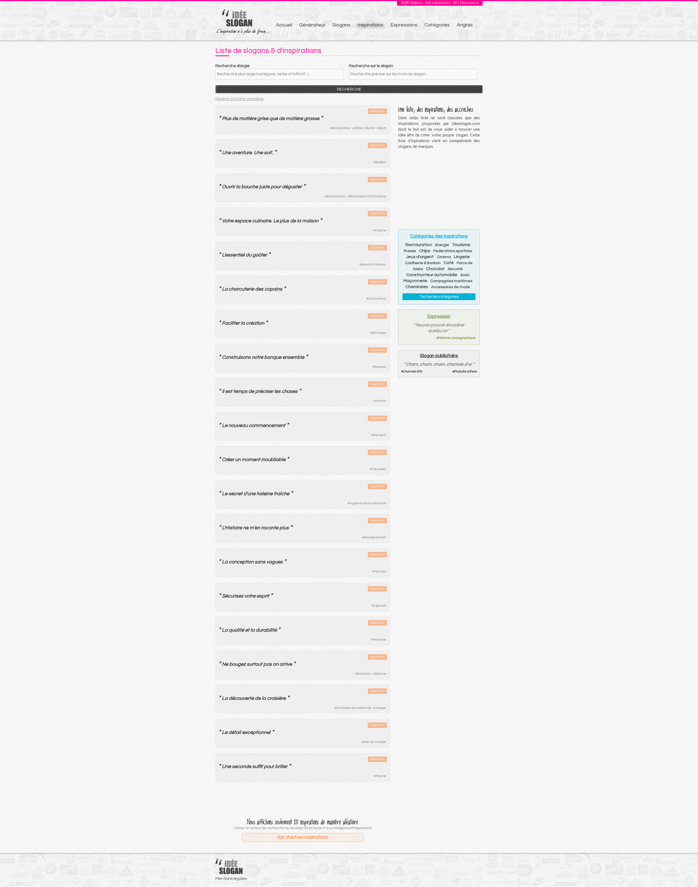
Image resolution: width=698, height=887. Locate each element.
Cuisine (380, 230)
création (255, 323)
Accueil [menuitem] (284, 25)
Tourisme (461, 245)
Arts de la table (374, 742)
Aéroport (379, 435)
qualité (236, 630)
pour (276, 186)
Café (449, 263)
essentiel (235, 255)
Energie (442, 245)
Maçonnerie (415, 281)
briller (281, 766)
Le (276, 220)
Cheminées (416, 287)
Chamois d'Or (412, 371)
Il (223, 391)
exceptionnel (256, 732)
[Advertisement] (302, 800)
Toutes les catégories (439, 297)
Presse (410, 251)
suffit (257, 766)
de (235, 118)
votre (249, 596)
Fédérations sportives (452, 251)
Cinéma (444, 257)
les (277, 391)
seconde (241, 766)
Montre (380, 401)
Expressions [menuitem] (403, 25)
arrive (285, 664)
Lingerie (462, 257)
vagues (274, 562)
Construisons (236, 357)
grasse (311, 118)
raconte (269, 527)
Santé (370, 128)
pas (267, 664)
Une (226, 152)
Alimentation (341, 128)
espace (242, 220)
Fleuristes (378, 469)
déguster (292, 186)
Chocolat (435, 269)
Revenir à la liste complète (239, 99)
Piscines (380, 571)
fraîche (281, 493)
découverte (241, 698)
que (273, 118)
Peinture (379, 639)
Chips (424, 251)
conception (241, 562)
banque (272, 357)
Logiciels (379, 605)
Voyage (380, 708)
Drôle (358, 128)
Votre (227, 220)
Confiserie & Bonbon (423, 263)
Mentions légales (231, 879)
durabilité (266, 630)
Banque (380, 367)
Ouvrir (228, 186)
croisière (276, 698)
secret (235, 493)
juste (264, 186)
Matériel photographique (457, 338)
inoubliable (273, 459)
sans (260, 562)
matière (247, 118)
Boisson (380, 162)
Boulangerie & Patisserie (367, 196)
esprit (263, 596)
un (237, 459)
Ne (225, 664)
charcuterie (241, 289)
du (248, 255)
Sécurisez (232, 596)
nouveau (238, 425)
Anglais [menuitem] (465, 25)
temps (240, 391)
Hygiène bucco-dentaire (367, 503)
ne (245, 527)
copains (273, 289)
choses (289, 391)
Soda (465, 275)
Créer (228, 459)
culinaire (261, 220)
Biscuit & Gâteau (373, 264)
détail (234, 732)
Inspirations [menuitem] (370, 25)
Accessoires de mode (450, 287)
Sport (382, 128)
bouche (249, 186)
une (251, 493)
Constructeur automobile (431, 275)
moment (251, 459)
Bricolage (379, 333)
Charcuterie (377, 298)
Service (380, 674)
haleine (265, 493)
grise (262, 118)
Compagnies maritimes (353, 708)
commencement (267, 425)
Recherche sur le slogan (371, 66)
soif (268, 152)
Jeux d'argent (420, 257)
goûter (259, 255)
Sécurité (455, 269)
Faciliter (231, 323)
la (238, 186)
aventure (242, 152)
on (275, 664)
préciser (264, 391)
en (257, 527)
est (228, 391)
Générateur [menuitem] (312, 25)
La (225, 289)
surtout (254, 664)
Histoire (233, 527)
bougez (237, 664)
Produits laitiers (465, 371)
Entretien (364, 674)
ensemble (293, 357)
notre (257, 357)
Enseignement (375, 537)
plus (284, 220)
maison (310, 220)
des (259, 289)
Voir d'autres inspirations (303, 837)
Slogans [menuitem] (341, 25)
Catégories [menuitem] (437, 25)
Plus (226, 118)
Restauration (418, 245)
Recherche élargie (232, 66)
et (247, 630)
